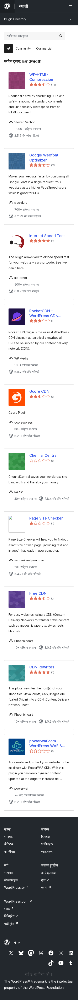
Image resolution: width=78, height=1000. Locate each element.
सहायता (9, 873)
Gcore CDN (39, 391)
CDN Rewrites (41, 667)
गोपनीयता (10, 851)
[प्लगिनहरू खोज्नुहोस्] (60, 36)
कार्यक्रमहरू (48, 873)
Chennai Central (43, 455)
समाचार (8, 837)
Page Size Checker (46, 518)
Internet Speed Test (47, 236)
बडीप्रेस (11, 923)
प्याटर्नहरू (47, 851)
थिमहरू (45, 837)
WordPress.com (18, 901)
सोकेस (45, 829)
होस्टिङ (8, 844)
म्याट (9, 909)
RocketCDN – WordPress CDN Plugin (43, 313)
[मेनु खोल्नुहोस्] (71, 6)
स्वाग (46, 887)
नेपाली (17, 942)
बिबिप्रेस (11, 916)
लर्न (6, 865)
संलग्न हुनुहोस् (49, 865)
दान (45, 880)
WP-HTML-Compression (41, 77)
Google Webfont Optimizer (43, 157)
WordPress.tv (16, 887)
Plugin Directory (15, 19)
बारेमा (7, 829)
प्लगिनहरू (47, 844)
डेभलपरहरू (11, 880)
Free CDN (38, 593)
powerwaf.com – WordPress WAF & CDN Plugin (45, 743)
